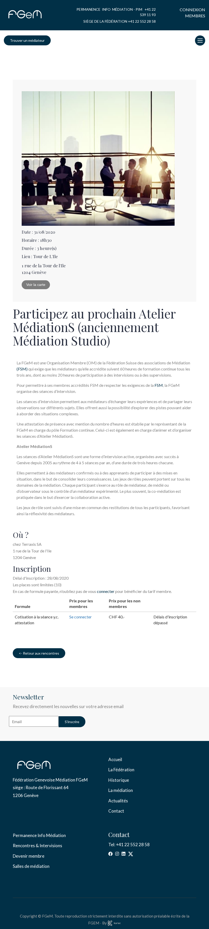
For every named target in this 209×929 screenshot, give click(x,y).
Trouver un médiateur (27, 40)
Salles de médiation (31, 866)
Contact (116, 811)
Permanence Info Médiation (39, 835)
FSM (158, 385)
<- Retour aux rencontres (39, 653)
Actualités (118, 800)
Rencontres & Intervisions (37, 845)
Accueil (115, 759)
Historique (118, 780)
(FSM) (22, 368)
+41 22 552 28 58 (142, 21)
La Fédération (121, 769)
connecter (105, 591)
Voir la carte (35, 285)
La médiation (120, 790)
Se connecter (80, 616)
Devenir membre (28, 856)
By (105, 923)
